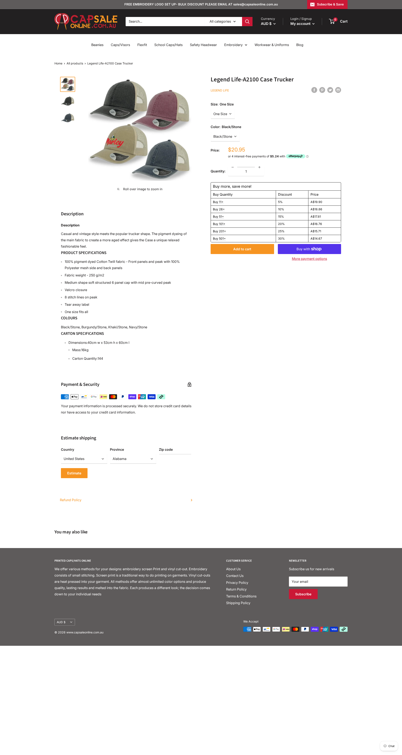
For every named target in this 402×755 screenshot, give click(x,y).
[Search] (247, 21)
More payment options (309, 259)
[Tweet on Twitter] (330, 90)
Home (58, 63)
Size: (222, 104)
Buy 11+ (218, 202)
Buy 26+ (219, 209)
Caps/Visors (120, 45)
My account (300, 24)
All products (75, 63)
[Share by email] (338, 90)
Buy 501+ (219, 238)
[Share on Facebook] (314, 90)
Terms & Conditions (241, 596)
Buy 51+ (218, 216)
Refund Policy (70, 500)
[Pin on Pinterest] (322, 90)
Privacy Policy (237, 582)
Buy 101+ (219, 224)
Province (117, 449)
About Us (233, 569)
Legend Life (220, 90)
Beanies (97, 45)
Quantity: (218, 171)
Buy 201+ (219, 231)
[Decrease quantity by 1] (232, 167)
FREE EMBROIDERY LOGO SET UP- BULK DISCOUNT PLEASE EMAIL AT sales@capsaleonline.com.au (201, 4)
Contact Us (235, 576)
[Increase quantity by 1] (259, 167)
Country (67, 449)
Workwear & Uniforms (272, 45)
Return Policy (236, 589)
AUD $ (61, 622)
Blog (299, 45)
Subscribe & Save (330, 4)
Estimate (74, 473)
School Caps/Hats (168, 45)
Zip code (166, 449)
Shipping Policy (238, 603)
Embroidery (233, 45)
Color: (226, 127)
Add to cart (242, 249)
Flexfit (142, 45)
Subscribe (303, 594)
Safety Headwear (203, 45)
